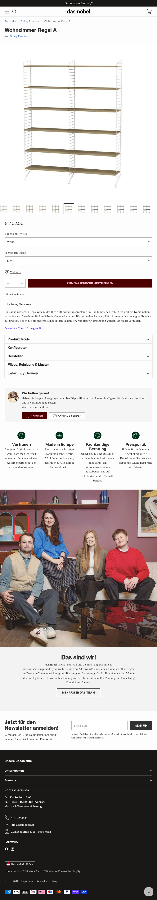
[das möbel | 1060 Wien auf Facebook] (6, 850)
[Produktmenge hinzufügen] (22, 283)
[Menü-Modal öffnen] (7, 11)
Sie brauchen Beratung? (78, 3)
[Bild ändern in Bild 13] (16, 208)
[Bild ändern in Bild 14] (30, 208)
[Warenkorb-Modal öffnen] (149, 11)
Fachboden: (15, 252)
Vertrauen (15, 271)
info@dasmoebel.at (22, 824)
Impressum (27, 881)
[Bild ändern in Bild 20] (108, 208)
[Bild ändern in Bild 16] (56, 208)
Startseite (10, 21)
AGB (15, 881)
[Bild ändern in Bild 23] (147, 208)
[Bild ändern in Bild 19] (95, 208)
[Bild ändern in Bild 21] (121, 208)
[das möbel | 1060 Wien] (78, 11)
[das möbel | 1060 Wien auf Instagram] (12, 850)
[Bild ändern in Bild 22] (134, 208)
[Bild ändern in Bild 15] (43, 208)
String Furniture (30, 21)
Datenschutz (42, 881)
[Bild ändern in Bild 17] (69, 208)
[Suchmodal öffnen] (14, 11)
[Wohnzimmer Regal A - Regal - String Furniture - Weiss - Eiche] (78, 121)
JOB (7, 881)
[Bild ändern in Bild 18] (82, 208)
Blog (54, 881)
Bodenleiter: (16, 233)
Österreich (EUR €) (21, 864)
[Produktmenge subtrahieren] (8, 283)
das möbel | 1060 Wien (41, 871)
